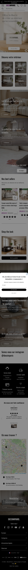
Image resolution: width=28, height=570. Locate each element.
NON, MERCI (14, 293)
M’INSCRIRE (14, 289)
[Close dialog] (26, 274)
